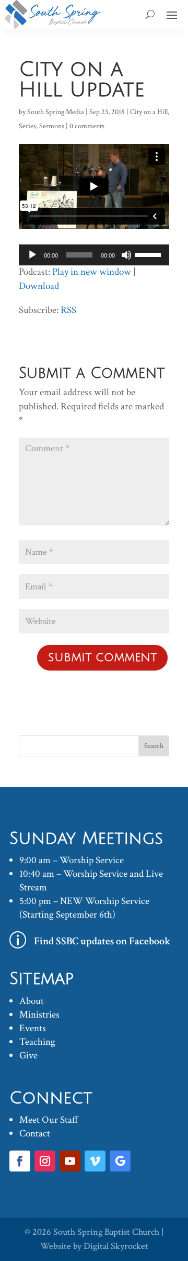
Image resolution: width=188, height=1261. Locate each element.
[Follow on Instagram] (44, 1161)
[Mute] (126, 255)
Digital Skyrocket (116, 1246)
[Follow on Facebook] (19, 1161)
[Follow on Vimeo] (95, 1161)
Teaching (37, 1041)
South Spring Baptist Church (106, 1232)
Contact (34, 1133)
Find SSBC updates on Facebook (102, 941)
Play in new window (91, 271)
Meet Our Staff (48, 1119)
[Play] (32, 255)
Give (28, 1055)
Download (39, 286)
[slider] (149, 253)
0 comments (86, 126)
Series (27, 126)
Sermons (51, 126)
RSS (68, 310)
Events (32, 1028)
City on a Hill (149, 112)
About (31, 1001)
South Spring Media (55, 112)
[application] (94, 254)
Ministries (39, 1014)
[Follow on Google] (120, 1161)
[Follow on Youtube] (70, 1161)
